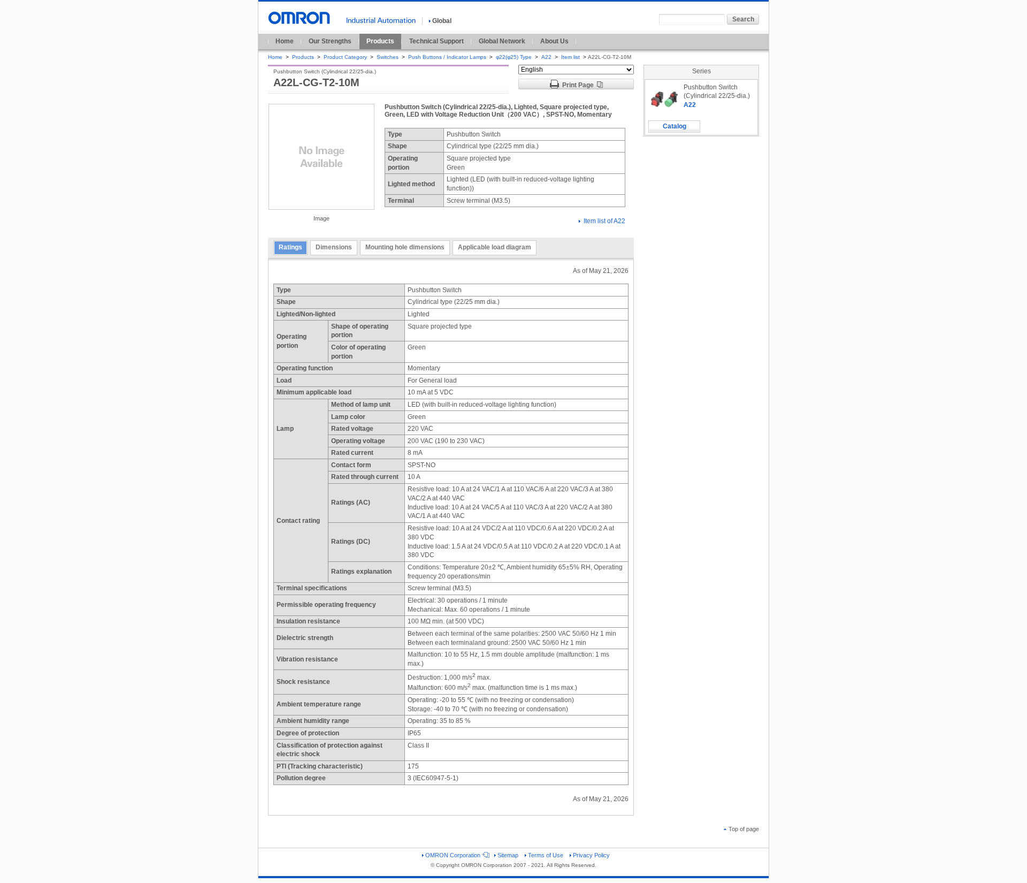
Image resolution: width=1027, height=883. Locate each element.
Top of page (744, 829)
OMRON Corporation (452, 855)
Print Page (578, 85)
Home (284, 41)
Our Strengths (330, 41)
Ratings (290, 247)
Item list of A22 (604, 221)
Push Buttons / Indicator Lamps (447, 57)
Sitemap (507, 855)
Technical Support (436, 41)
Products (380, 41)
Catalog (674, 126)
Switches (387, 57)
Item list (571, 57)
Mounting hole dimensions (404, 247)
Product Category (345, 57)
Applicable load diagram (494, 247)
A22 (546, 57)
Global (441, 21)
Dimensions (334, 247)
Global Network (502, 41)
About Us (554, 41)
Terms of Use (545, 855)
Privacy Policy (591, 855)
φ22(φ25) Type (514, 57)
